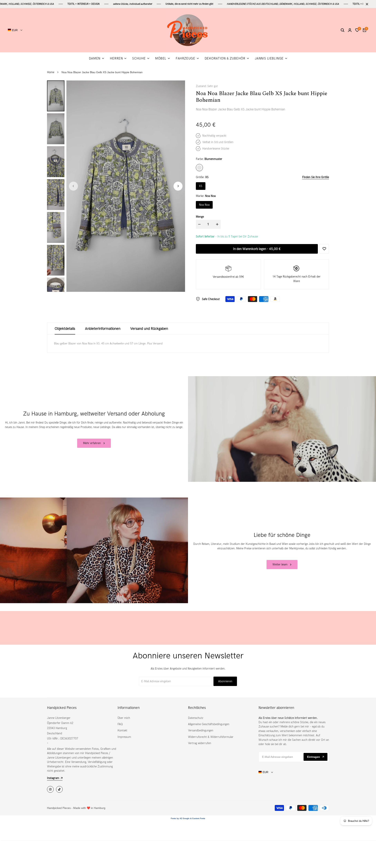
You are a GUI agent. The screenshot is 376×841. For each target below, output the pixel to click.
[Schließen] (366, 4)
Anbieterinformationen (102, 328)
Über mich (124, 717)
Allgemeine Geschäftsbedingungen (208, 724)
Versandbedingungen (200, 730)
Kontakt (122, 730)
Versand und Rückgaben (149, 328)
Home (50, 72)
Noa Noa (204, 204)
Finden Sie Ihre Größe (315, 177)
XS (200, 185)
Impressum (124, 736)
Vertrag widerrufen (199, 743)
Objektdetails (65, 328)
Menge (200, 216)
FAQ (120, 724)
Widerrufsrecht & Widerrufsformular (210, 736)
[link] (282, 429)
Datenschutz (195, 717)
